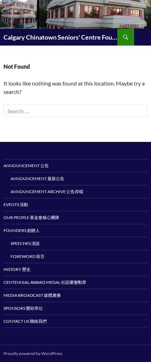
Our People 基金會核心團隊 (31, 217)
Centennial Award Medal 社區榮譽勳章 (45, 282)
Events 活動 (16, 204)
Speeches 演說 (25, 243)
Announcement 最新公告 (37, 178)
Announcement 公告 (26, 165)
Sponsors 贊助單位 (23, 308)
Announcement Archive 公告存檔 (47, 191)
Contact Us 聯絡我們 (25, 321)
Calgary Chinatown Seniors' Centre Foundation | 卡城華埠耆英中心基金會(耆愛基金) (60, 37)
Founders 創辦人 (22, 230)
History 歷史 (17, 269)
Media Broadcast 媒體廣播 (32, 295)
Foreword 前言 (28, 256)
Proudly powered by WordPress (33, 353)
